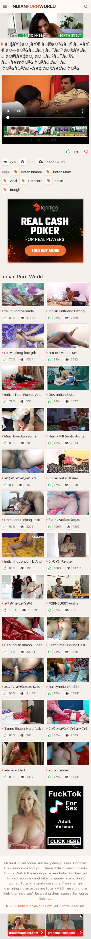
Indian (58, 181)
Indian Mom (62, 172)
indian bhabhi (31, 172)
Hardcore (35, 181)
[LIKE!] (68, 151)
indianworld (33, 6)
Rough (15, 190)
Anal (13, 181)
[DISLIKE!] (86, 151)
